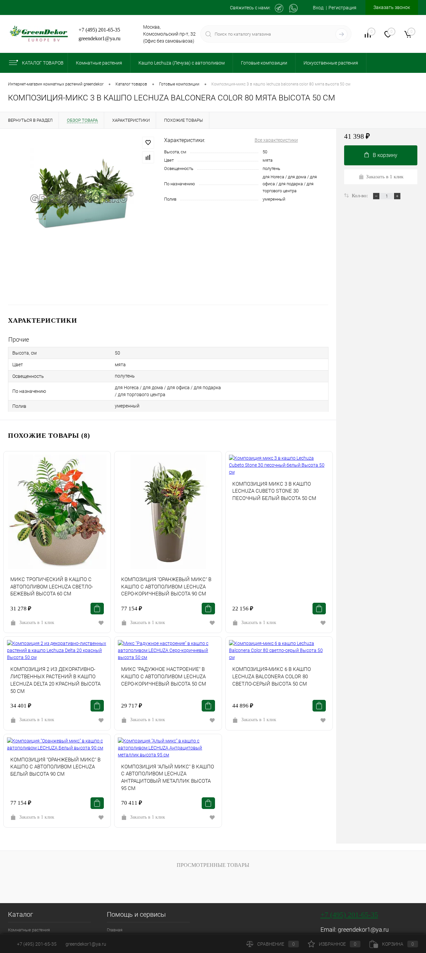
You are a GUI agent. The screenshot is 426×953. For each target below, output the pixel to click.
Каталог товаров (43, 63)
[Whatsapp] (293, 8)
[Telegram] (279, 8)
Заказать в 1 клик (36, 622)
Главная (114, 929)
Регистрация (342, 7)
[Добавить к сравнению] (148, 157)
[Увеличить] (82, 198)
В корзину (385, 155)
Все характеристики (276, 140)
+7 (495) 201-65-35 (99, 30)
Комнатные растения (29, 929)
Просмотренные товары (213, 865)
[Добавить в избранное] (148, 143)
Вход (318, 7)
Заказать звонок (391, 7)
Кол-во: (360, 195)
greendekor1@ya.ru (99, 38)
